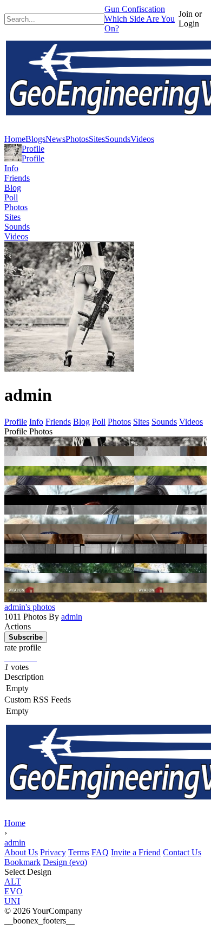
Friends (17, 178)
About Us (21, 852)
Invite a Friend (136, 852)
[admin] (13, 158)
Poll (11, 197)
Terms (78, 852)
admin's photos (29, 607)
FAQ (100, 852)
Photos (16, 207)
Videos (16, 236)
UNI (12, 901)
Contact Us (182, 852)
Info (11, 168)
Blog (12, 187)
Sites (12, 217)
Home (14, 823)
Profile (33, 148)
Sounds (17, 226)
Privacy (53, 852)
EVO (13, 891)
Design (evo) (65, 862)
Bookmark (22, 862)
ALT (12, 881)
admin (71, 616)
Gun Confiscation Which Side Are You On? (139, 18)
